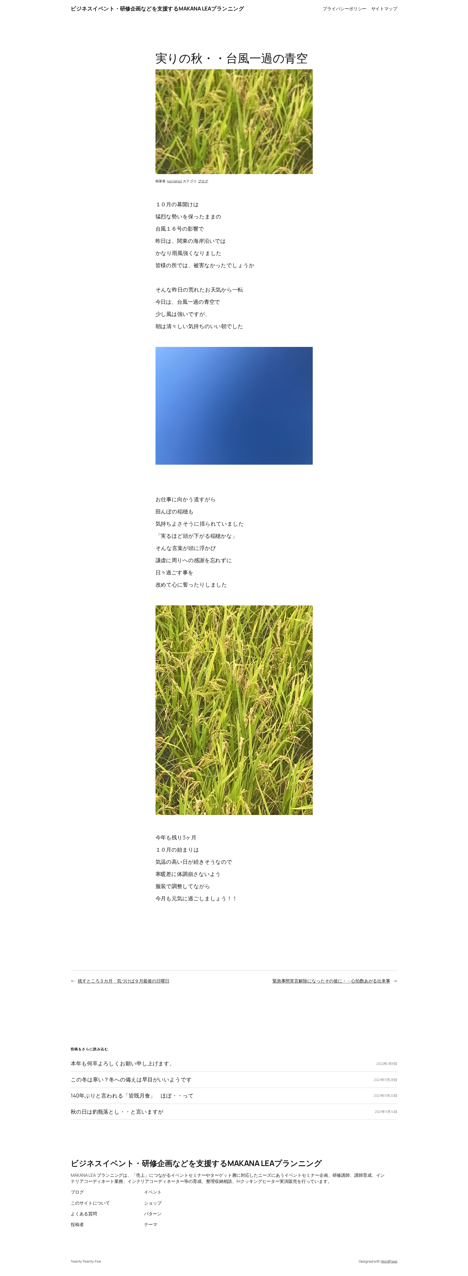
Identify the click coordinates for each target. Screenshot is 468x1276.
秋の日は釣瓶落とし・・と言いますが (117, 1112)
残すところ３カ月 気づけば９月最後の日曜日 (123, 981)
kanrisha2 (174, 181)
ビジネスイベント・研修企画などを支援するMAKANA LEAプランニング (157, 8)
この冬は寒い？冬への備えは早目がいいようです (131, 1080)
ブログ (203, 181)
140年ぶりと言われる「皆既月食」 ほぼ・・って (132, 1096)
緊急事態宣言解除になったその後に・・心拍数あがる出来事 (331, 981)
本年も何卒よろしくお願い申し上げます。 (123, 1063)
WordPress (389, 1261)
